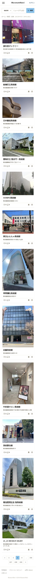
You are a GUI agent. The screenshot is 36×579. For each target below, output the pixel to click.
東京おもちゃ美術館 (11, 236)
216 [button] (31, 558)
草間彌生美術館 (9, 293)
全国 (12, 16)
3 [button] (17, 558)
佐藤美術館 (8, 350)
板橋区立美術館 (9, 85)
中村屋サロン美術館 (11, 407)
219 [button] (21, 562)
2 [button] (13, 558)
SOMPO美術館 (9, 198)
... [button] (26, 558)
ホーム (4, 16)
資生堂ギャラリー (10, 46)
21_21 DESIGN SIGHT (13, 541)
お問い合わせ (29, 570)
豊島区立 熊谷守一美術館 (14, 159)
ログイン (32, 2)
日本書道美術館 (9, 121)
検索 (31, 10)
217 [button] (11, 562)
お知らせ (4, 573)
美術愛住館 (8, 445)
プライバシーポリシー (15, 570)
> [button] (25, 562)
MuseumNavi (17, 3)
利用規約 (4, 570)
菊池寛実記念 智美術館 (13, 502)
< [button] (4, 558)
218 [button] (16, 562)
